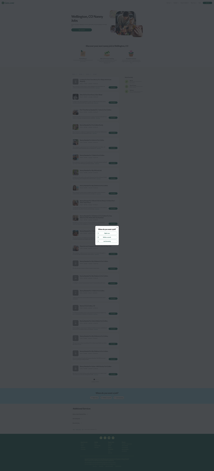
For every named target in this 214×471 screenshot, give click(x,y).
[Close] (117, 227)
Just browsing (107, 241)
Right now (107, 233)
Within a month (107, 237)
